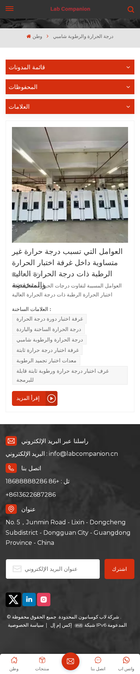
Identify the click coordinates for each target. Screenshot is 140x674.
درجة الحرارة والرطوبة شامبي (49, 339)
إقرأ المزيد (28, 398)
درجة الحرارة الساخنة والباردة (48, 329)
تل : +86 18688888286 (37, 481)
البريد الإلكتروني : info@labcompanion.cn (62, 453)
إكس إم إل (60, 625)
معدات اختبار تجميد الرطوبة (46, 360)
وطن (37, 36)
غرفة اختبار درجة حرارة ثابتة (47, 350)
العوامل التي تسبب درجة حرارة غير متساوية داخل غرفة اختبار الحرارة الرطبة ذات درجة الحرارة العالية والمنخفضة (67, 257)
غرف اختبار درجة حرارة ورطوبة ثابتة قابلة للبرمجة (62, 375)
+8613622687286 (31, 494)
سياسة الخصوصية (26, 625)
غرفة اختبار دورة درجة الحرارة (49, 318)
